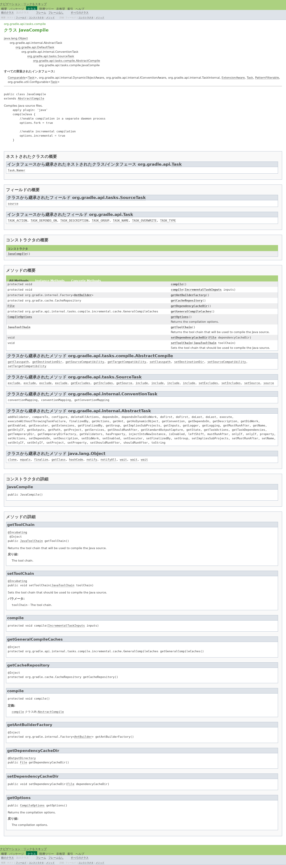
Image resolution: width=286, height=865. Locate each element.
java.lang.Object (16, 38)
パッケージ (16, 9)
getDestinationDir (47, 361)
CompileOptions (20, 316)
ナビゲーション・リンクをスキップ (23, 4)
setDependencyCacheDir (189, 337)
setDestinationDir (189, 361)
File (11, 306)
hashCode (76, 459)
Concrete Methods (86, 280)
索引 (70, 9)
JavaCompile (17, 253)
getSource (124, 383)
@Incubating (17, 532)
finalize (41, 459)
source (13, 203)
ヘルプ (79, 9)
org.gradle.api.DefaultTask (35, 47)
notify (92, 459)
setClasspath (160, 361)
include (142, 383)
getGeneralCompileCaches (191, 311)
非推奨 (60, 9)
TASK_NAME (121, 220)
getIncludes (103, 383)
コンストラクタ (36, 17)
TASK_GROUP (100, 220)
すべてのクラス (80, 12)
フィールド (21, 17)
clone (12, 459)
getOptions (179, 316)
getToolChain (181, 327)
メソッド (50, 17)
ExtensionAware (233, 77)
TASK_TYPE (168, 220)
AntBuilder (83, 295)
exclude (14, 383)
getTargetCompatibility (127, 361)
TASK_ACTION (17, 220)
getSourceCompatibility (85, 361)
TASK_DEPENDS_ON (44, 220)
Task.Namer (16, 170)
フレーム (41, 12)
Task (31, 77)
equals (25, 459)
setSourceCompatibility (226, 361)
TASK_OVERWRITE (144, 220)
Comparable (16, 77)
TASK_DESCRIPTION (74, 220)
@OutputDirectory (22, 758)
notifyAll (108, 459)
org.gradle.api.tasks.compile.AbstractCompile (66, 60)
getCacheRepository (186, 300)
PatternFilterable (267, 77)
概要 (4, 9)
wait (123, 459)
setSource (252, 383)
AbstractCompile (31, 98)
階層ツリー (46, 9)
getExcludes (80, 383)
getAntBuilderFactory (188, 295)
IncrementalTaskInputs (203, 289)
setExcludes (208, 383)
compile (177, 284)
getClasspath (18, 361)
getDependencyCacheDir (189, 306)
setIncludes (231, 383)
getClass (59, 459)
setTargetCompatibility (27, 366)
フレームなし (56, 12)
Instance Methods (50, 280)
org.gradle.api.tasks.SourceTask (50, 56)
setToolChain (181, 343)
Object (98, 453)
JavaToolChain (19, 327)
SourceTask (133, 197)
